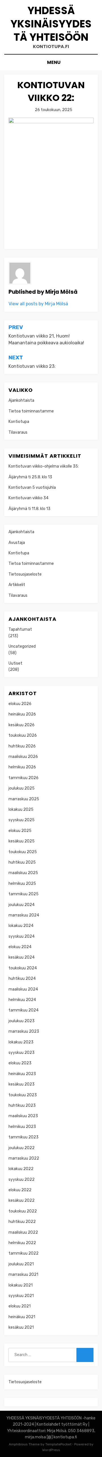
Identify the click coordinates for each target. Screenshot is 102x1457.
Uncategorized (22, 646)
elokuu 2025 (19, 830)
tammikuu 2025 (23, 894)
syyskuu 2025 (21, 820)
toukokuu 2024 (22, 968)
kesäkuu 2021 (21, 1327)
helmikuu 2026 (22, 767)
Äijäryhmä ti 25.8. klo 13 (30, 477)
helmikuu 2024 (22, 999)
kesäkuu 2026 (21, 725)
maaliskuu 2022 (23, 1232)
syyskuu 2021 (21, 1295)
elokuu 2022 (19, 1190)
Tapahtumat (20, 629)
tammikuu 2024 (23, 1010)
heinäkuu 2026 (22, 714)
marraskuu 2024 (23, 915)
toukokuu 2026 (22, 735)
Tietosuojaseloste (25, 574)
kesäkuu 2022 (21, 1200)
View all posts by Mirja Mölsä (38, 303)
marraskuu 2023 (23, 1031)
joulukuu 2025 (21, 788)
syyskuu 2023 (21, 1052)
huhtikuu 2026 (22, 746)
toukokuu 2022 (22, 1211)
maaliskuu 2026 (23, 756)
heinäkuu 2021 (21, 1317)
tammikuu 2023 (23, 1137)
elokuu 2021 (19, 1306)
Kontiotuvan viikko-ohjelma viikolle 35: (43, 466)
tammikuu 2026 (23, 777)
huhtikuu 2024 (22, 978)
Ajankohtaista (21, 400)
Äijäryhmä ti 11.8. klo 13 (29, 508)
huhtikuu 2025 (22, 862)
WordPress (51, 1450)
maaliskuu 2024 (23, 989)
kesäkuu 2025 (21, 841)
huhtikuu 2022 (22, 1221)
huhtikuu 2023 (22, 1105)
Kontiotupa (18, 421)
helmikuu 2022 (22, 1242)
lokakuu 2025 (20, 809)
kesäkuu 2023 (21, 1084)
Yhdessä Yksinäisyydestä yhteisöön (51, 23)
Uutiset (15, 663)
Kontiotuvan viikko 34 (28, 498)
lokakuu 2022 (20, 1168)
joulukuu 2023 (21, 1021)
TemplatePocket (58, 1444)
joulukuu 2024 (21, 904)
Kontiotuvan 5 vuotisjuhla (32, 487)
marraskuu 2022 (23, 1158)
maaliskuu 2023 (23, 1116)
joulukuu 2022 (21, 1147)
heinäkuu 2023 (22, 1073)
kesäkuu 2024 (21, 957)
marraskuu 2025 (23, 799)
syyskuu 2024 (21, 936)
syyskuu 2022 (21, 1179)
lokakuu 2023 (20, 1042)
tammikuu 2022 (23, 1253)
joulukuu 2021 (21, 1264)
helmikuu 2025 (22, 883)
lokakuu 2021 (20, 1285)
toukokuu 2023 (22, 1095)
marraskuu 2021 (23, 1274)
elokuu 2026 (19, 703)
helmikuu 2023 (22, 1126)
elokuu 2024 (19, 946)
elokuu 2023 (19, 1063)
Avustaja (16, 542)
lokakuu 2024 (20, 925)
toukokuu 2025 (22, 851)
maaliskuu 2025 (23, 872)
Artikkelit (16, 584)
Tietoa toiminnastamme (31, 411)
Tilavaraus (17, 432)
